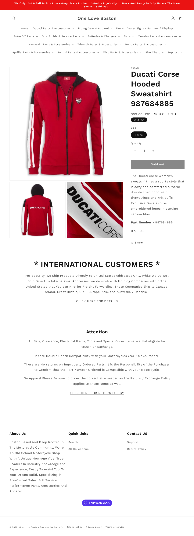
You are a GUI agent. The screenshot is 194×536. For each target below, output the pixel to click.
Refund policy (74, 527)
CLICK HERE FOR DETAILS (97, 301)
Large (141, 135)
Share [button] (139, 242)
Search (73, 442)
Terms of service (115, 527)
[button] (13, 18)
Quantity (136, 143)
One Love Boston (29, 527)
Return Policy (136, 448)
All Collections (78, 448)
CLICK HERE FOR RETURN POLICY (97, 393)
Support (132, 442)
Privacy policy (94, 527)
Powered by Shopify (51, 527)
